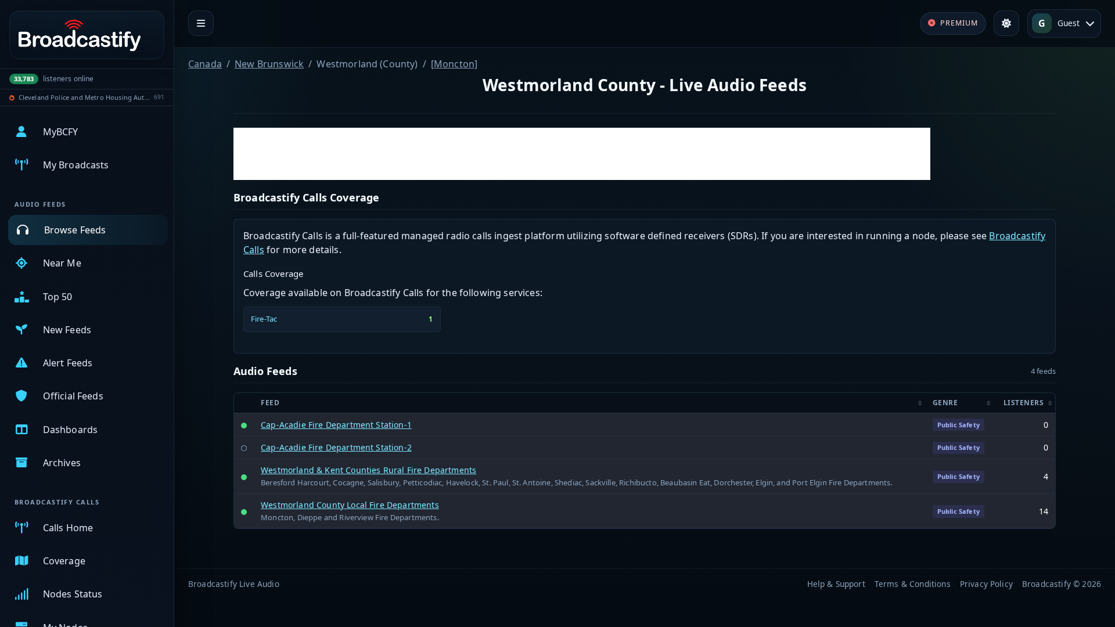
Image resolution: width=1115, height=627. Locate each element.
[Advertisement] (581, 154)
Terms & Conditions (913, 583)
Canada (205, 63)
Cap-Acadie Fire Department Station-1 (336, 424)
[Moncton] (454, 63)
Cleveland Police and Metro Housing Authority (84, 97)
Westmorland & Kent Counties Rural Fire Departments (368, 469)
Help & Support (836, 583)
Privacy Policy (986, 583)
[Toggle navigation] (201, 23)
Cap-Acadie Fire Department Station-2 (336, 447)
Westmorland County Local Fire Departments (350, 504)
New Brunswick (269, 63)
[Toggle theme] (1006, 23)
